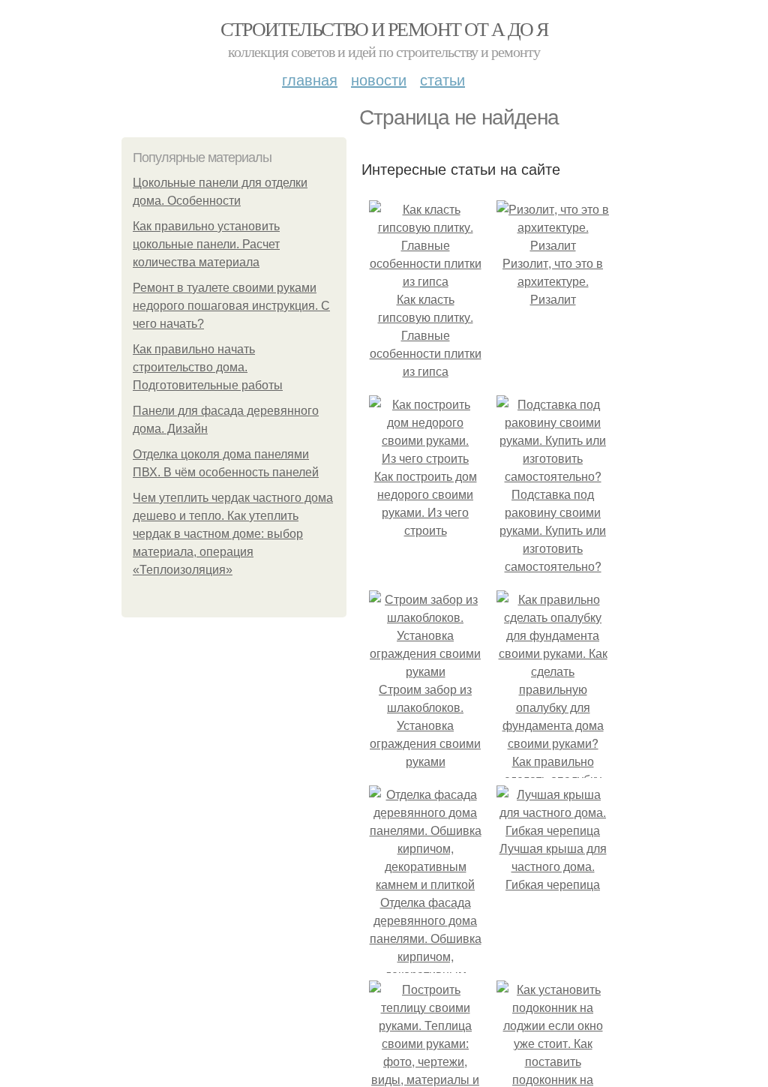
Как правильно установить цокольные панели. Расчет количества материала (206, 244)
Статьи (442, 79)
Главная (310, 79)
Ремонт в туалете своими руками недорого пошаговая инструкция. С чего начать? (231, 305)
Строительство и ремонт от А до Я (384, 28)
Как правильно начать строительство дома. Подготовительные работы (208, 367)
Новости (378, 79)
